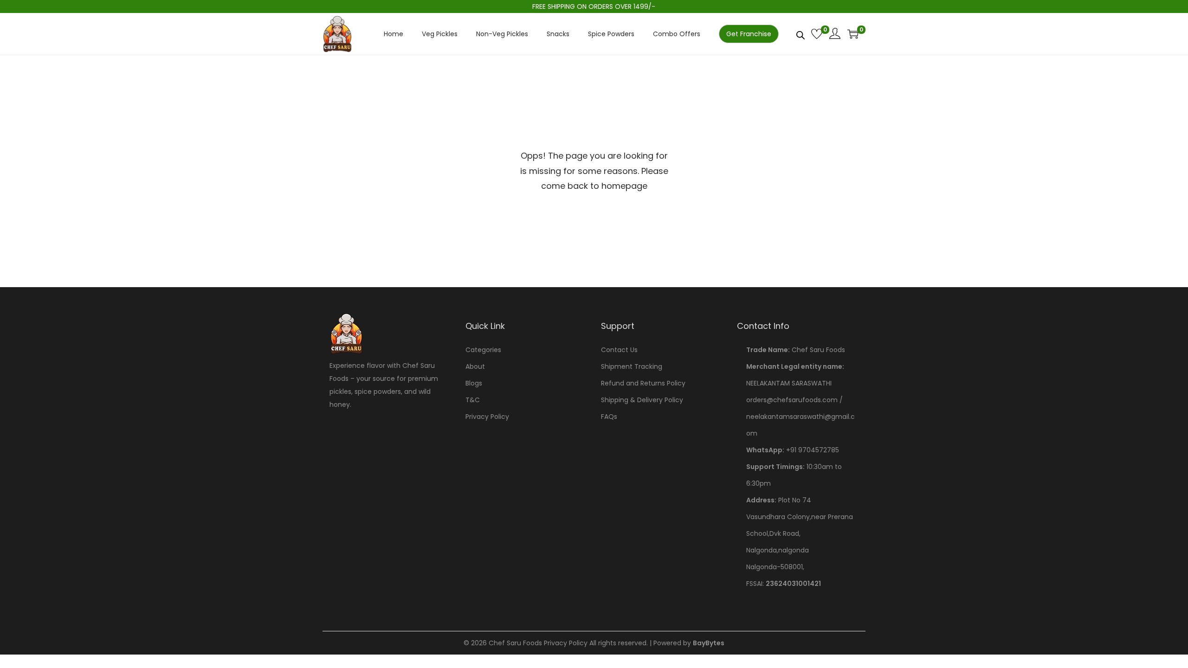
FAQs (609, 416)
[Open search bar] (800, 33)
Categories (483, 349)
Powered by (688, 643)
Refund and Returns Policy (643, 383)
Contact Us (619, 349)
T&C (472, 400)
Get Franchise (748, 34)
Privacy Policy (487, 416)
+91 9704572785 (812, 450)
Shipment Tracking (631, 366)
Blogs (473, 383)
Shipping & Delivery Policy (642, 400)
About (475, 366)
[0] (816, 33)
